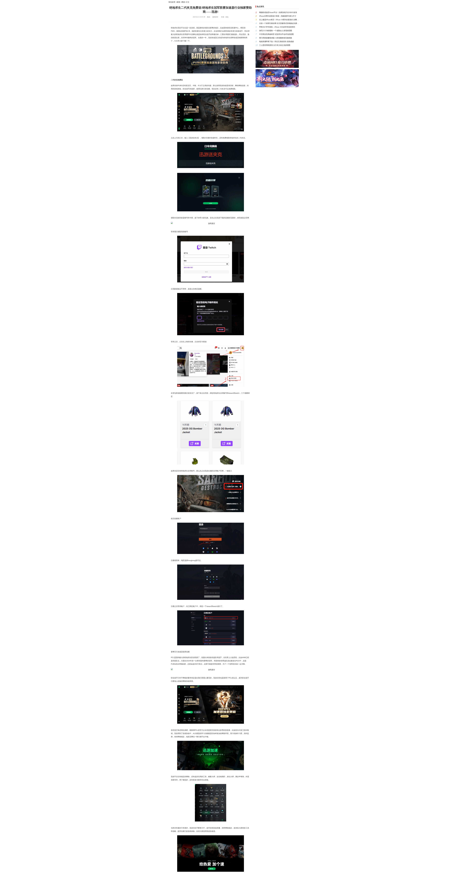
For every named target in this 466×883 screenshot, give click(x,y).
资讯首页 (171, 2)
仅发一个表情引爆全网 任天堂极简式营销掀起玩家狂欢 (279, 23)
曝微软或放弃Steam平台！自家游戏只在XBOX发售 (278, 12)
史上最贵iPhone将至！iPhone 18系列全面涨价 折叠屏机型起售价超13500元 (279, 20)
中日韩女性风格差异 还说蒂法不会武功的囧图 (276, 34)
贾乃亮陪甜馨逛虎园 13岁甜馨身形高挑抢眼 (275, 38)
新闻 (178, 2)
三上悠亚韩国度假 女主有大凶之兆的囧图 (274, 45)
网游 (183, 2)
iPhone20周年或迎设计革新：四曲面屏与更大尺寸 (277, 16)
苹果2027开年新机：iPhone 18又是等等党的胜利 (277, 27)
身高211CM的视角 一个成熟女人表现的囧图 (275, 31)
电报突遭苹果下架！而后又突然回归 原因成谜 (276, 41)
